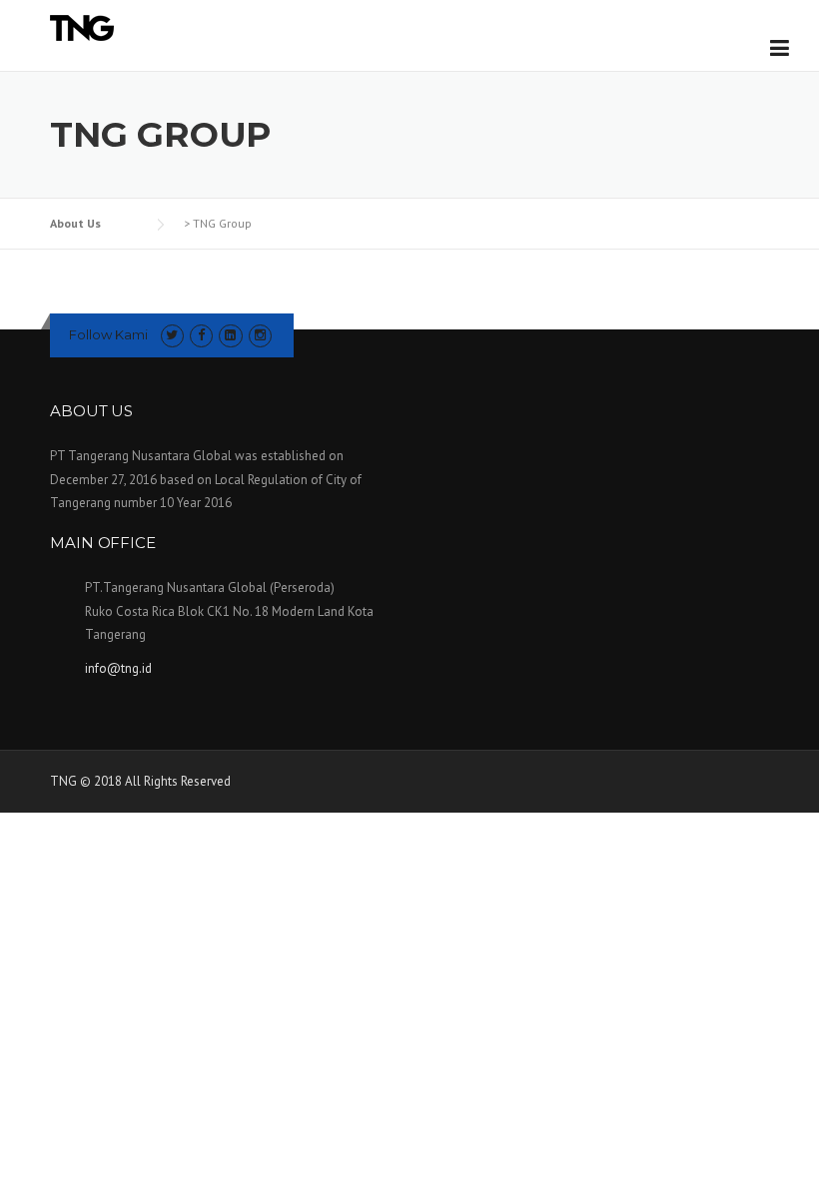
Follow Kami (108, 334)
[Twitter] (172, 334)
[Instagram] (260, 334)
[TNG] (82, 27)
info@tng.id (118, 668)
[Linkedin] (230, 334)
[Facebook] (201, 334)
